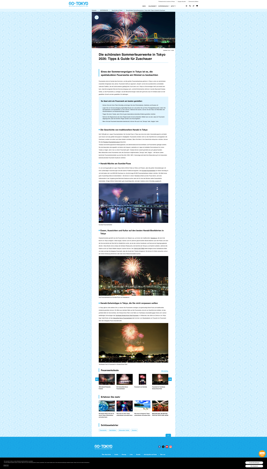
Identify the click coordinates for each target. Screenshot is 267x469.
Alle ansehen (164, 371)
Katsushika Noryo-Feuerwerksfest (122, 318)
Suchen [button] (190, 6)
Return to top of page (168, 435)
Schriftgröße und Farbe (150, 454)
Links (131, 454)
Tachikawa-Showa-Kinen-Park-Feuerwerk (127, 315)
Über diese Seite (106, 454)
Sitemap (124, 454)
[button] (152, 6)
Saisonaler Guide (124, 430)
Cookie (116, 454)
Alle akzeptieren (254, 466)
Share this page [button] (193, 6)
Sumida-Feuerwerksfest (148, 170)
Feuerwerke (103, 430)
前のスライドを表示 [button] (97, 379)
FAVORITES (197, 6)
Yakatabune (153, 238)
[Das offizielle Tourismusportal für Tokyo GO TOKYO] (78, 4)
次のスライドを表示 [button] (170, 379)
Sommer (134, 430)
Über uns (162, 454)
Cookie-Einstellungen (254, 462)
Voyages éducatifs (182, 1)
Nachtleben (112, 430)
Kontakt (138, 454)
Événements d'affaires (193, 1)
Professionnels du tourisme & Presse (167, 1)
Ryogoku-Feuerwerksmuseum (111, 142)
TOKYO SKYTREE (139, 248)
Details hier (6, 465)
